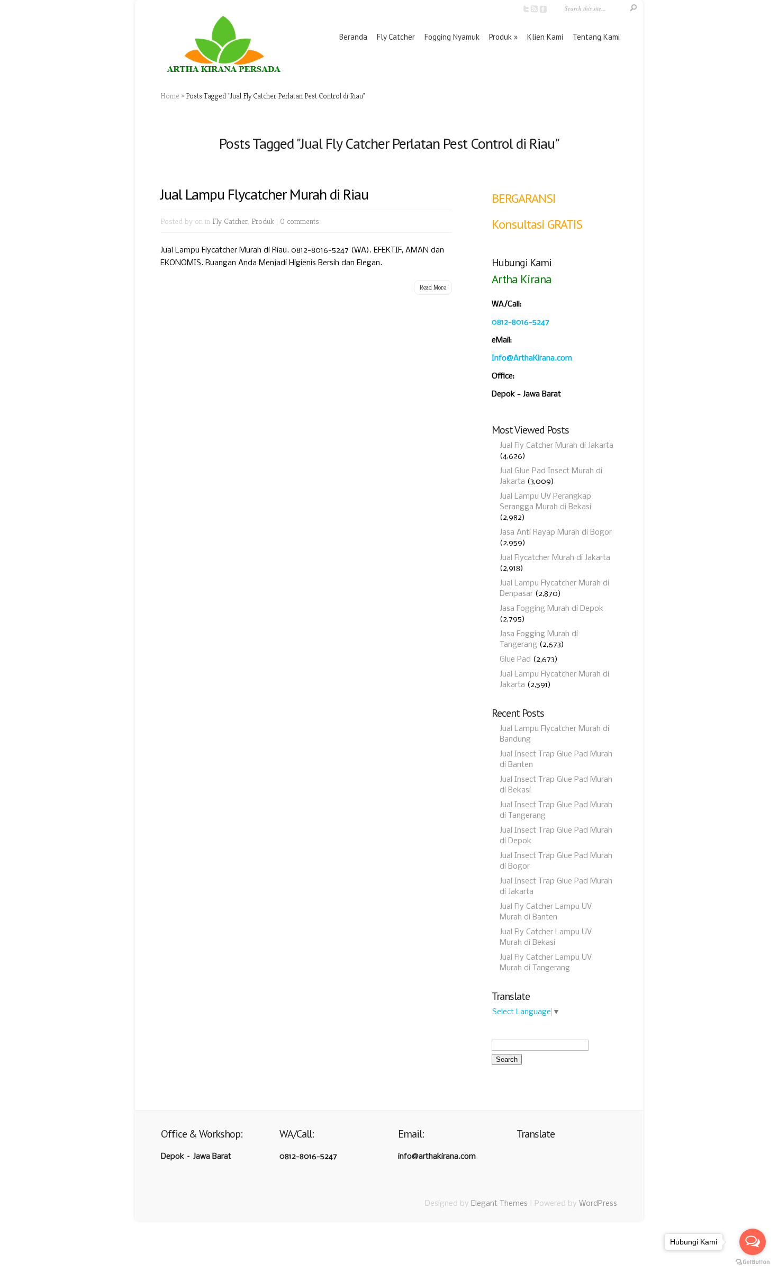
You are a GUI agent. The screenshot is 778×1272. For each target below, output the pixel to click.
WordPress (598, 1203)
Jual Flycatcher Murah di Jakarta (555, 558)
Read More (433, 287)
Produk (500, 37)
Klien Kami (545, 37)
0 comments (299, 221)
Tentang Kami (596, 37)
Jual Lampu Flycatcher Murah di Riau (264, 194)
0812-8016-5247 (520, 322)
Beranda (353, 37)
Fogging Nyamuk (452, 37)
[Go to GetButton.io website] (753, 1262)
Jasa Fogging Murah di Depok (551, 609)
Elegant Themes (499, 1203)
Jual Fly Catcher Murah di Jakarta (556, 445)
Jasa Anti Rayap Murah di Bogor (556, 532)
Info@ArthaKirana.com (532, 358)
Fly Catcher (396, 37)
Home (169, 96)
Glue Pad (515, 659)
